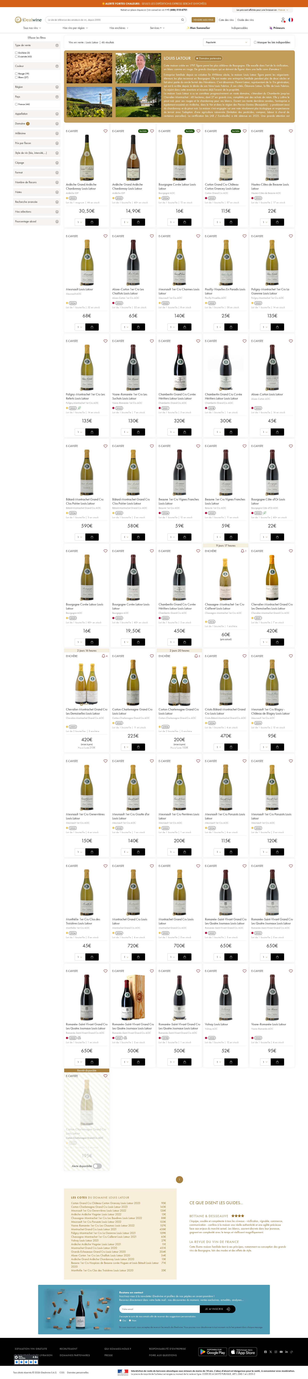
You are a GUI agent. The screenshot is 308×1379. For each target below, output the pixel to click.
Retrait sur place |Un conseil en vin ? (154, 9)
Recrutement (68, 1348)
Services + (155, 28)
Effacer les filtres (37, 38)
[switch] (97, 1166)
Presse (108, 1355)
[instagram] (276, 1352)
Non (134, 1320)
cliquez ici (141, 9)
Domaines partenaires (75, 1355)
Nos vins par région (74, 28)
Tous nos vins (30, 28)
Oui (124, 1320)
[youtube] (281, 1352)
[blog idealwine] (291, 1352)
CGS (62, 1372)
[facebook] (265, 1352)
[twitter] (270, 1352)
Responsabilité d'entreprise (167, 1348)
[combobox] (283, 10)
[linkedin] (286, 1352)
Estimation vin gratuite (31, 1348)
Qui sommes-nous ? (117, 1348)
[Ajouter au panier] (92, 222)
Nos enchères (117, 28)
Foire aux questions (163, 1355)
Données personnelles (78, 1372)
